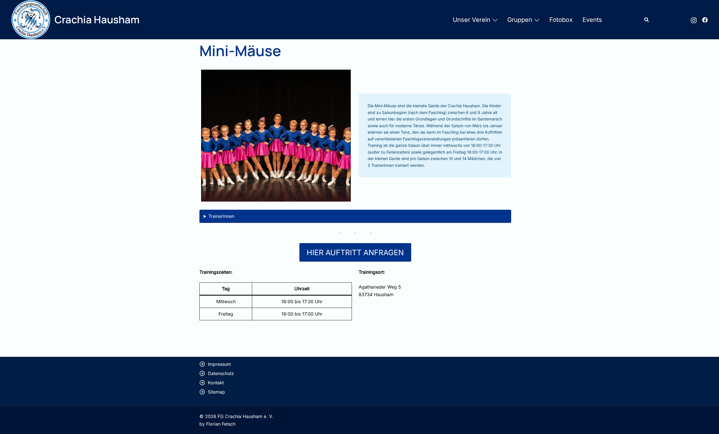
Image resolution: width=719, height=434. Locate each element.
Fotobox (561, 19)
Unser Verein (471, 19)
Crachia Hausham (97, 19)
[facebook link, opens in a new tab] (705, 19)
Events (592, 19)
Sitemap (216, 392)
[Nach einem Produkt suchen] (646, 19)
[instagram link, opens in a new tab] (694, 19)
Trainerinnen (221, 216)
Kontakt (216, 382)
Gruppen (519, 19)
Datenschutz (221, 373)
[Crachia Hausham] (30, 19)
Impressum (219, 364)
